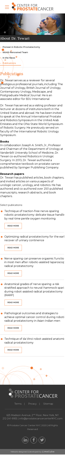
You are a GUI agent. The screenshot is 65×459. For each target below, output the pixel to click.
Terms (18, 403)
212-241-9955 (10, 418)
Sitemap (48, 403)
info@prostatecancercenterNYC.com (40, 418)
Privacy (32, 403)
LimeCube (48, 451)
